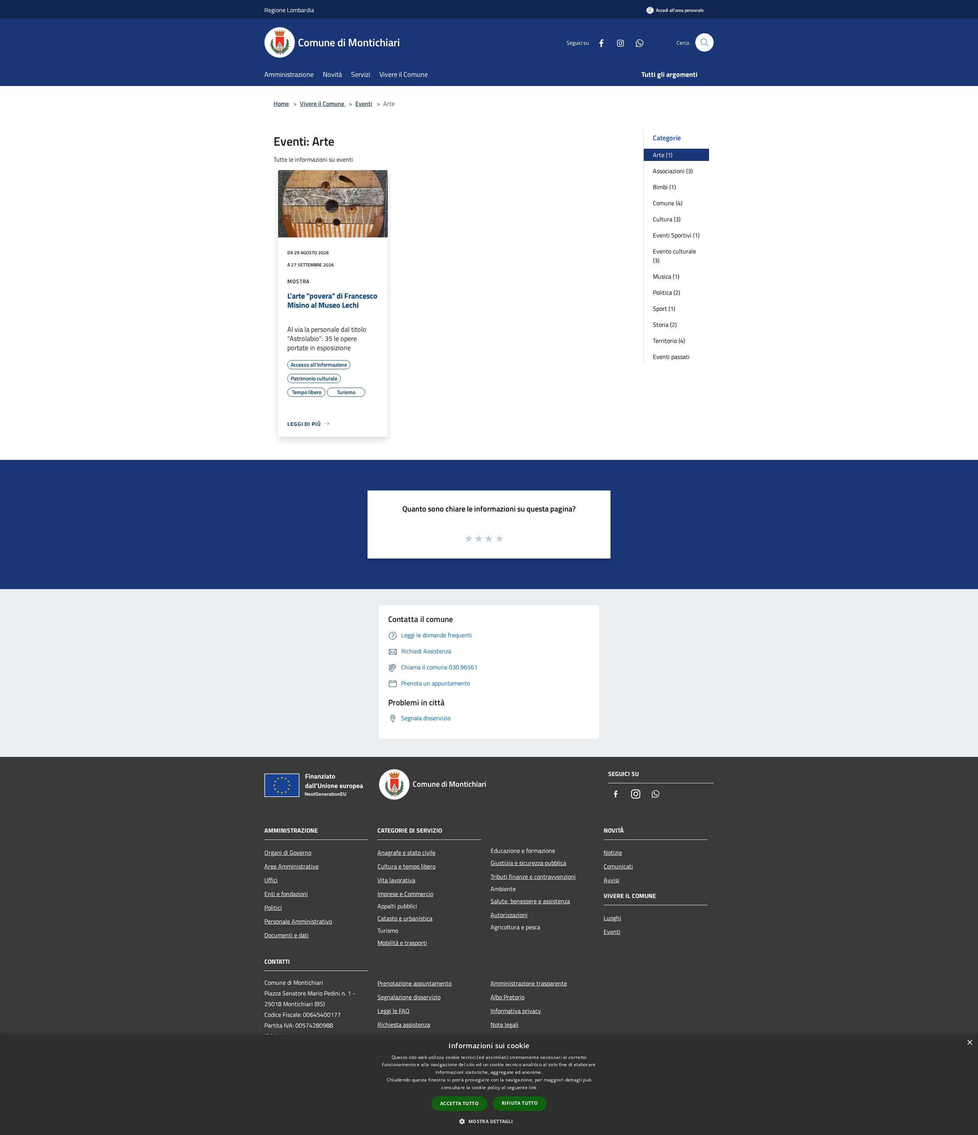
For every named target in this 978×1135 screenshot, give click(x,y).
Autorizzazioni (509, 914)
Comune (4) (667, 203)
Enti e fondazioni (286, 893)
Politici (273, 907)
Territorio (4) (669, 340)
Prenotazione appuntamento (414, 983)
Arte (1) (662, 154)
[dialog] (489, 1084)
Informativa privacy (516, 1010)
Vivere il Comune (323, 103)
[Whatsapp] (636, 42)
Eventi (363, 103)
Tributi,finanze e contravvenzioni (533, 876)
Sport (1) (664, 308)
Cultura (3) (666, 219)
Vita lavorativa (396, 880)
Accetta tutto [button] (459, 1103)
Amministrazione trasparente (529, 983)
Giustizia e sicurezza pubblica (528, 862)
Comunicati (618, 866)
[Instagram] (617, 42)
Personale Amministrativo (298, 921)
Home (281, 103)
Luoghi (612, 917)
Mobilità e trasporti (402, 942)
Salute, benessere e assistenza (530, 901)
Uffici (271, 880)
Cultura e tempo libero (406, 866)
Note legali (504, 1024)
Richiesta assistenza (403, 1024)
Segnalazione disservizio (408, 997)
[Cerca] (704, 42)
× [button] (969, 1043)
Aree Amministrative (291, 866)
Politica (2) (666, 292)
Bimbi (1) (664, 187)
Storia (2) (665, 324)
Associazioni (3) (673, 170)
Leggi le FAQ (393, 1010)
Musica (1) (666, 276)
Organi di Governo (287, 852)
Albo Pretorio (508, 997)
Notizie (613, 852)
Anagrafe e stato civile (406, 852)
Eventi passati (671, 356)
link (532, 1087)
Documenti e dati (286, 935)
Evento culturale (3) (674, 256)
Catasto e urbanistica (404, 918)
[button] (489, 1121)
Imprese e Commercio (405, 893)
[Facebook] (598, 42)
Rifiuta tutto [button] (520, 1103)
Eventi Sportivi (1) (676, 235)
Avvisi (611, 880)
